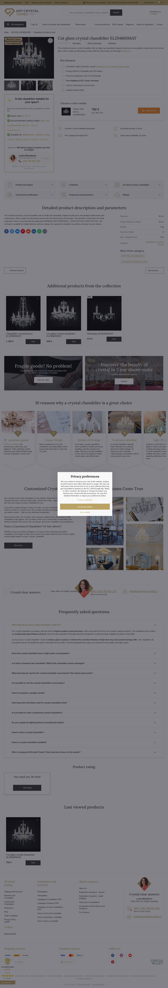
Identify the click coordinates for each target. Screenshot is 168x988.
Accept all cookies (85, 507)
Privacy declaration (84, 500)
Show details (85, 512)
